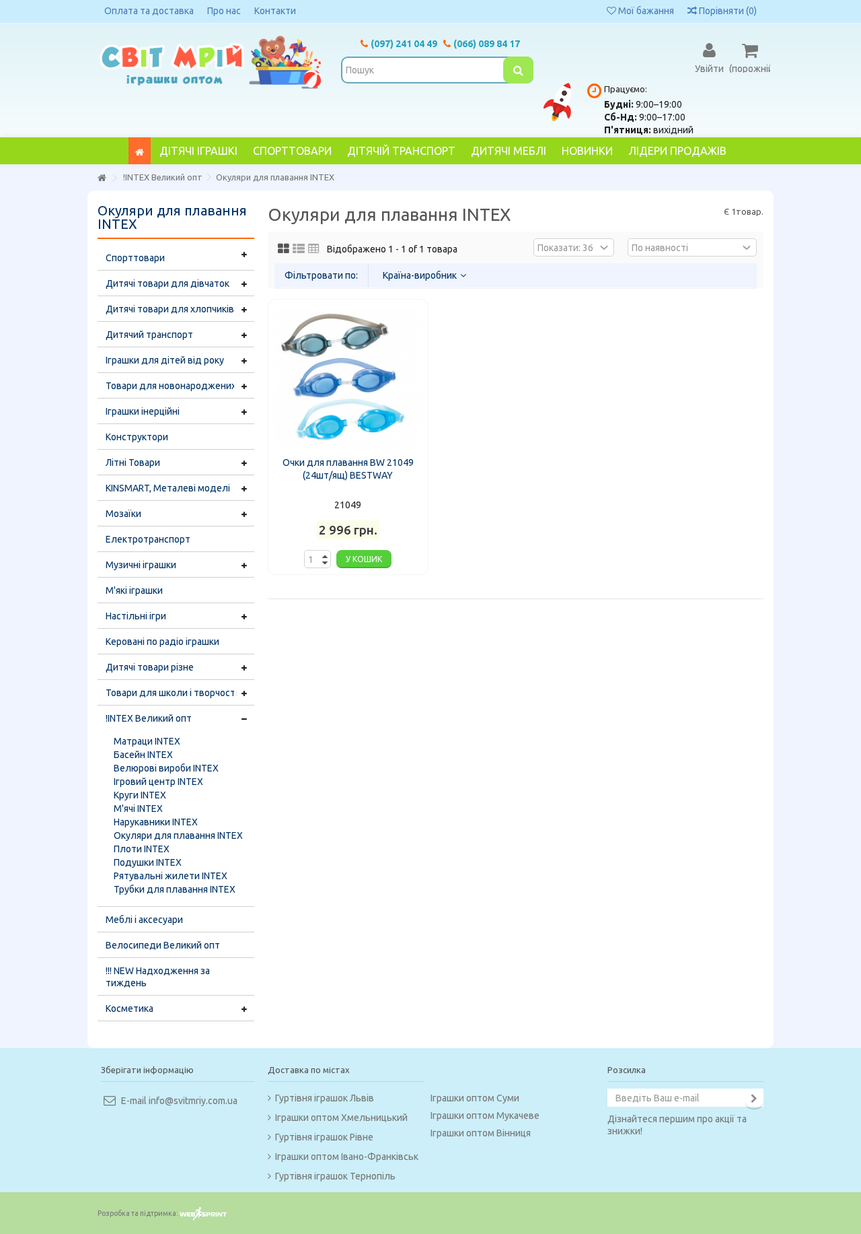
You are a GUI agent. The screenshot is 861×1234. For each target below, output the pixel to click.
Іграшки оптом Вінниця (480, 1133)
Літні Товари (133, 462)
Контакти (275, 10)
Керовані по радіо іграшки (162, 641)
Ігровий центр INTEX (158, 781)
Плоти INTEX (142, 849)
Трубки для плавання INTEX (174, 889)
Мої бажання (645, 10)
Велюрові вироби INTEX (166, 768)
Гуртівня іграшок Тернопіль (335, 1176)
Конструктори (137, 437)
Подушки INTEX (148, 862)
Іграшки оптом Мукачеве (484, 1115)
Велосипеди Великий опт (163, 945)
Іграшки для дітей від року (165, 360)
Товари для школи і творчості (171, 692)
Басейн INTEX (143, 754)
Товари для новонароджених (171, 385)
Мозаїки (123, 513)
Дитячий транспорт (149, 334)
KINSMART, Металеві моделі (168, 488)
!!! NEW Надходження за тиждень (158, 976)
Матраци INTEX (147, 741)
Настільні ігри (136, 616)
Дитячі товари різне (150, 667)
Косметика (129, 1008)
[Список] (299, 249)
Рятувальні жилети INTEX (170, 875)
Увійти (709, 68)
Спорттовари (135, 257)
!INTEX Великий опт (149, 718)
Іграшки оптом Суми (474, 1098)
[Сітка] (283, 249)
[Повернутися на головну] (102, 178)
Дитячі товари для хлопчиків (170, 309)
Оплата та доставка (149, 10)
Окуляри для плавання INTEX (178, 835)
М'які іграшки (134, 590)
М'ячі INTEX (138, 808)
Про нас (224, 10)
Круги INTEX (140, 795)
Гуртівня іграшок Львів (324, 1098)
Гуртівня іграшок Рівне (324, 1137)
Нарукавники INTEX (156, 822)
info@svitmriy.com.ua (193, 1100)
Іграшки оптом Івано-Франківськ (346, 1156)
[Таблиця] (314, 249)
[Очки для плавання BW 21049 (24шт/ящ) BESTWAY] (348, 379)
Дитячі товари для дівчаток (167, 283)
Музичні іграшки (141, 564)
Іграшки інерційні (143, 411)
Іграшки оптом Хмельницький (341, 1117)
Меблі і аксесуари (144, 919)
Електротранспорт (148, 539)
